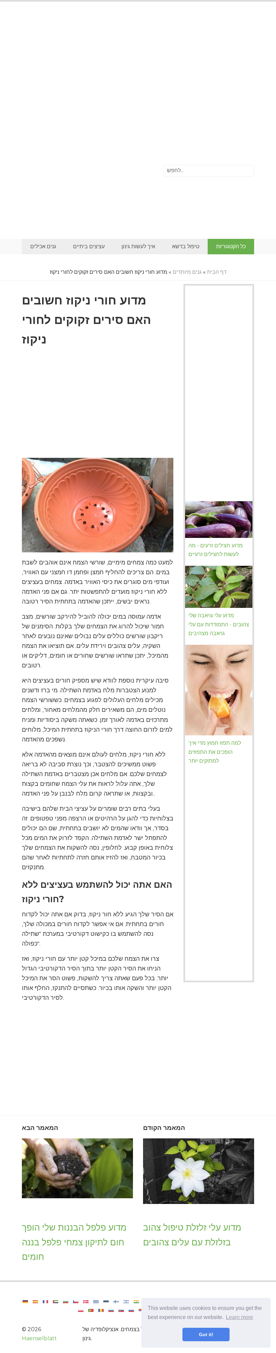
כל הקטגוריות (231, 246)
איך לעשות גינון (138, 246)
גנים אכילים (43, 246)
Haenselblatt (39, 1338)
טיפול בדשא (185, 246)
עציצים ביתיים (89, 246)
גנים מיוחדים (187, 272)
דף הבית (217, 272)
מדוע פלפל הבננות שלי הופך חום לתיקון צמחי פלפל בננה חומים (74, 1242)
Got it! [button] (206, 1334)
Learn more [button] (239, 1317)
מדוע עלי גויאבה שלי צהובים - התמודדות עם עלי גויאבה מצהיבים (218, 624)
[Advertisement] (138, 62)
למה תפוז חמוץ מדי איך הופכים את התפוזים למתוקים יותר (214, 752)
